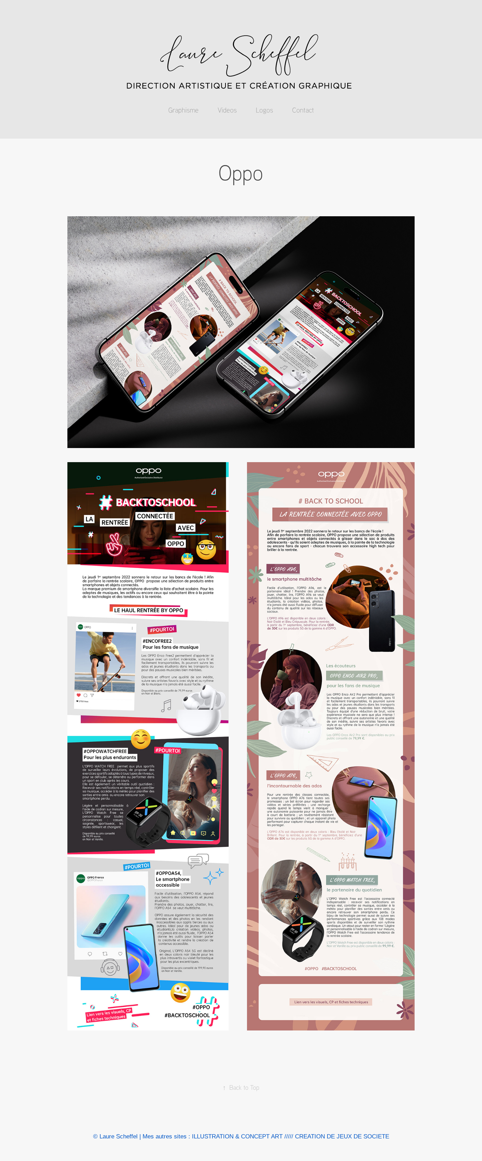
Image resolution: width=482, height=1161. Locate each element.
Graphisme (183, 109)
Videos (227, 109)
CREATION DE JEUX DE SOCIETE (342, 1136)
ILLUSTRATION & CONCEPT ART (237, 1136)
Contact (303, 109)
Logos (264, 109)
